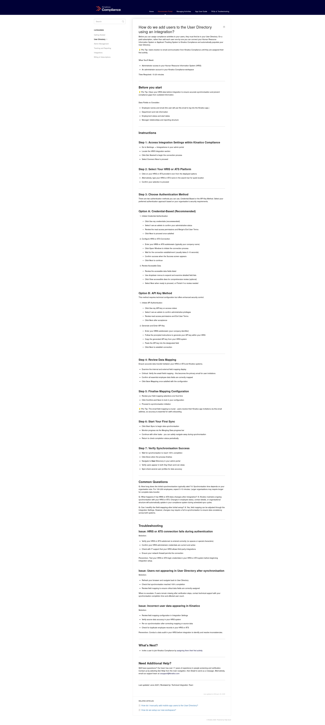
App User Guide (201, 11)
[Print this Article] (224, 27)
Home (151, 11)
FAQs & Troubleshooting (220, 11)
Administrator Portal (165, 11)
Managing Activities (184, 11)
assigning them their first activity (189, 650)
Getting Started (99, 35)
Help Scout (227, 720)
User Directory (100, 39)
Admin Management (101, 43)
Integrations (98, 52)
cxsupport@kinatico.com (170, 673)
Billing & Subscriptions (102, 57)
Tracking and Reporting (102, 48)
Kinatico (210, 720)
